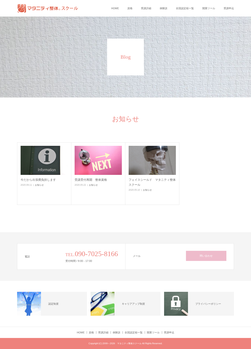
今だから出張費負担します (38, 179)
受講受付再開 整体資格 (91, 179)
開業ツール (208, 8)
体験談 (163, 8)
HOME (115, 8)
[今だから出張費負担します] (44, 160)
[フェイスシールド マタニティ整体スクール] (152, 160)
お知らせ (39, 185)
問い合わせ (206, 255)
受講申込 (229, 8)
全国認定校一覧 (185, 8)
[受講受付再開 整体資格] (98, 160)
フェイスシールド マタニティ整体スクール (152, 182)
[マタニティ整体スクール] (49, 8)
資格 (129, 8)
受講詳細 (146, 8)
